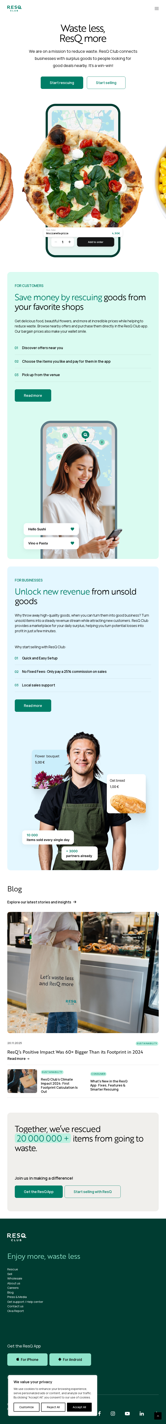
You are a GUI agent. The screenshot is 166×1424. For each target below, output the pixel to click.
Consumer (98, 1073)
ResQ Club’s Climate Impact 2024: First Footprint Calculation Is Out (59, 1085)
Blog (10, 1292)
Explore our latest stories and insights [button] (39, 902)
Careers (13, 1288)
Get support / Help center (25, 1302)
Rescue (12, 1269)
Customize (26, 1407)
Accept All (79, 1407)
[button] (156, 8)
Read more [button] (33, 395)
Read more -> (18, 1058)
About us (13, 1283)
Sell (9, 1274)
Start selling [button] (106, 82)
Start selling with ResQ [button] (93, 1191)
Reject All (53, 1407)
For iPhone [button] (29, 1359)
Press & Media (17, 1297)
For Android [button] (72, 1359)
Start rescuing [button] (62, 82)
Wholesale (14, 1278)
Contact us (15, 1306)
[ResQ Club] (14, 8)
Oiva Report (15, 1311)
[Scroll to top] (158, 1415)
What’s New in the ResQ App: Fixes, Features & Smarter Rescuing (109, 1085)
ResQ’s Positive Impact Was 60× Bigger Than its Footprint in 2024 (75, 1052)
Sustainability (147, 1043)
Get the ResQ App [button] (39, 1191)
